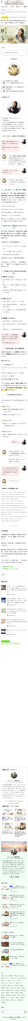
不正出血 (4, 985)
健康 (22, 985)
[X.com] (7, 801)
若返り (15, 995)
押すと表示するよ (13, 52)
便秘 (17, 985)
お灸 (4, 643)
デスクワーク (5, 983)
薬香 (12, 643)
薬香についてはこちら (11, 568)
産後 (13, 992)
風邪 (8, 1000)
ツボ (20, 980)
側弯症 (4, 987)
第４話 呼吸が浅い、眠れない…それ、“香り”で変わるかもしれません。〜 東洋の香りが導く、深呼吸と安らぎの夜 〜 (16, 600)
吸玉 (19, 987)
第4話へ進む (9, 566)
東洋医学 (24, 990)
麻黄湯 (4, 1002)
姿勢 (24, 987)
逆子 (18, 997)
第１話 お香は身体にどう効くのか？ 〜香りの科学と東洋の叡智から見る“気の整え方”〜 (17, 621)
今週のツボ (11, 985)
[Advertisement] (14, 706)
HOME (3, 9)
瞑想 (8, 643)
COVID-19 (5, 975)
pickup (17, 975)
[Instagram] (20, 801)
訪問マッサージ (6, 997)
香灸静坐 (17, 643)
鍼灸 (23, 997)
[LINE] (17, 803)
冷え (9, 987)
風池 (4, 1000)
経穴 (22, 992)
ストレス (4, 980)
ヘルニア (13, 983)
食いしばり (14, 1000)
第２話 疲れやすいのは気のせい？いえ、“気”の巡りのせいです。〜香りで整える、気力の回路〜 (16, 611)
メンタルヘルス (9, 9)
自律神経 (9, 995)
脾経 (4, 995)
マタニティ (19, 983)
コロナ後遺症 (23, 978)
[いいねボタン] (2, 47)
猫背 (8, 992)
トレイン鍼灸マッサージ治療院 (13, 1017)
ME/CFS (11, 975)
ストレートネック (13, 980)
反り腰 (14, 987)
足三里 (13, 997)
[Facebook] (13, 801)
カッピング (15, 978)
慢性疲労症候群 (10, 990)
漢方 (4, 992)
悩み (4, 990)
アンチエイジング (6, 978)
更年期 (18, 990)
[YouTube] (11, 803)
